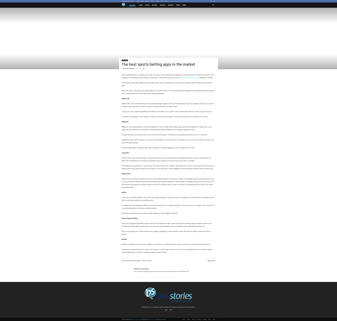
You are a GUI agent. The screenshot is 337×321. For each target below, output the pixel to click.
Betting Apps (124, 60)
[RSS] (211, 1)
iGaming (157, 1)
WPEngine (164, 319)
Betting (147, 1)
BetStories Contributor (128, 68)
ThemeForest (151, 319)
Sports (142, 1)
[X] (214, 1)
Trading (152, 1)
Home (137, 1)
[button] (213, 5)
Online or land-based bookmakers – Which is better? (137, 260)
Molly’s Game (211, 260)
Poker (162, 1)
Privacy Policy (137, 319)
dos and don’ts (189, 78)
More (166, 1)
